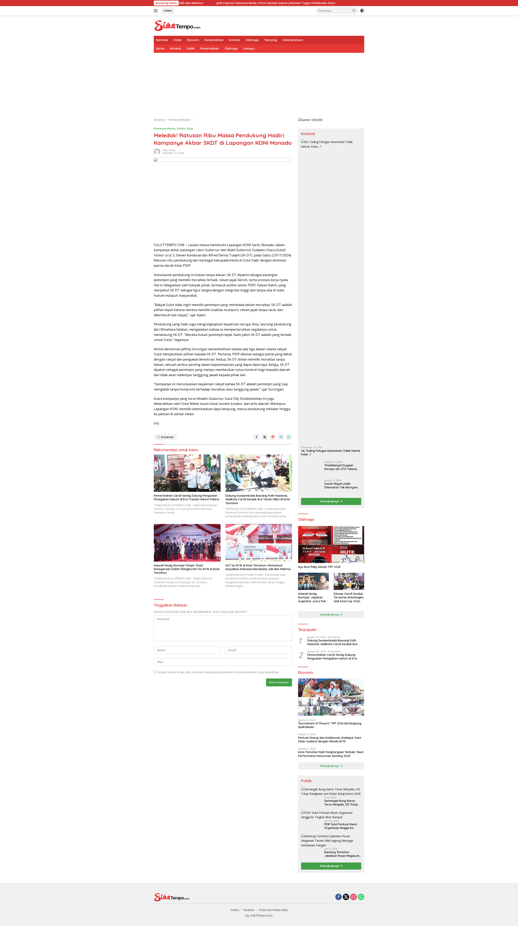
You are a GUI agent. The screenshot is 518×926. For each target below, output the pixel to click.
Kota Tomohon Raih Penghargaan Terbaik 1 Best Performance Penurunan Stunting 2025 (330, 754)
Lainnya (248, 48)
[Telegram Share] (281, 437)
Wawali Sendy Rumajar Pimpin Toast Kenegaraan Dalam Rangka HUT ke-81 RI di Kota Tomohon (187, 569)
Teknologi (270, 40)
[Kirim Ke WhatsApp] (289, 437)
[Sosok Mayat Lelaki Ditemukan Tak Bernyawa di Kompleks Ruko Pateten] (311, 486)
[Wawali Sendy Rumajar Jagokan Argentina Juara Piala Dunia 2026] (313, 581)
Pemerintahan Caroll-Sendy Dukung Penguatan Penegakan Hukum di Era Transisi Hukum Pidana (186, 497)
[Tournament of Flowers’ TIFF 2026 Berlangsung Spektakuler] (331, 697)
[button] (354, 10)
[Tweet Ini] (265, 437)
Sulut (189, 128)
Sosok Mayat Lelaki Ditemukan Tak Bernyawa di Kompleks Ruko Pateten (342, 485)
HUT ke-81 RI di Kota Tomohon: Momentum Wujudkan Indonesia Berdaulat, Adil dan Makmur (258, 567)
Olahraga (252, 40)
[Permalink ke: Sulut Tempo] (157, 151)
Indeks (168, 10)
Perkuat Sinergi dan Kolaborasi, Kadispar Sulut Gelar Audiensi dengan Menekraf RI (329, 739)
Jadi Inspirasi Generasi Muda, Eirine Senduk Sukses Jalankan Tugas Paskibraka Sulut (225, 3)
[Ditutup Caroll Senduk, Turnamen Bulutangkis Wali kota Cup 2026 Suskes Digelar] (349, 581)
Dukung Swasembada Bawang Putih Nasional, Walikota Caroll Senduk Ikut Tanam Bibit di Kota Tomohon (257, 499)
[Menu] (156, 10)
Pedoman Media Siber (273, 910)
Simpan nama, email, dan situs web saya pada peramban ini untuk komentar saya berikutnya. (218, 672)
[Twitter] (346, 897)
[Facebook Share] (257, 437)
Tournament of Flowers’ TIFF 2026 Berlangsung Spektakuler (329, 725)
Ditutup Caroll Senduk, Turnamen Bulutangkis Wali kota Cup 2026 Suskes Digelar (349, 597)
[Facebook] (338, 897)
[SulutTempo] (178, 25)
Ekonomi (193, 40)
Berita (160, 48)
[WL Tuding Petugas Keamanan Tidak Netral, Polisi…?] (331, 291)
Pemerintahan (214, 40)
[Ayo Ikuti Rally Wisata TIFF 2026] (331, 544)
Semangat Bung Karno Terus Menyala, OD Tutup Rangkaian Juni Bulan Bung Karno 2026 (341, 802)
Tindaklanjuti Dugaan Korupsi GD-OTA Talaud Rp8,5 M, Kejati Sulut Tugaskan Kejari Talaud (340, 467)
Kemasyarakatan (164, 128)
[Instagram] (353, 897)
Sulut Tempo (169, 150)
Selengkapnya (330, 501)
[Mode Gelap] (362, 10)
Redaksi (249, 910)
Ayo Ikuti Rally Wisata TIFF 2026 (319, 567)
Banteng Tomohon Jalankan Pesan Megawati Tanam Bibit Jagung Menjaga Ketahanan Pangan (342, 854)
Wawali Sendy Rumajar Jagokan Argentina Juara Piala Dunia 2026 (312, 597)
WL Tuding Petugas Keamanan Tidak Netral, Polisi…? (330, 452)
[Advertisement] (259, 83)
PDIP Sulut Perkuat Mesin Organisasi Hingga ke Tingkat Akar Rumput (340, 826)
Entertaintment (293, 40)
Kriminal (234, 40)
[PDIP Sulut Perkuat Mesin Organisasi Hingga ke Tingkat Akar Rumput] (331, 815)
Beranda (162, 40)
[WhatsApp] (361, 897)
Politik (178, 40)
